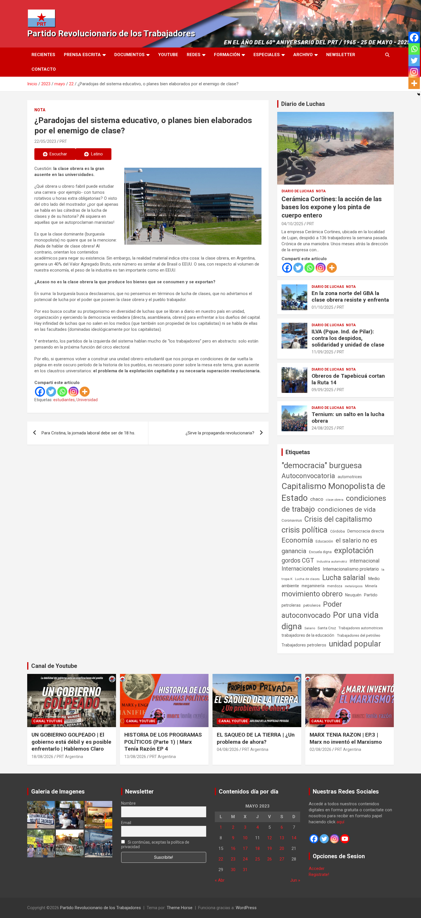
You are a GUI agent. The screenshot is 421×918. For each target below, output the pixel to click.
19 (269, 848)
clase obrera (334, 500)
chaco (316, 499)
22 (221, 859)
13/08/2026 (135, 756)
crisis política (305, 530)
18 (257, 848)
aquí (340, 821)
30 (233, 869)
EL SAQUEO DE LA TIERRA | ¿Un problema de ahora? (256, 738)
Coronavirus (292, 520)
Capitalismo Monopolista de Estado (333, 492)
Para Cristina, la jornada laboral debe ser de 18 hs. (88, 433)
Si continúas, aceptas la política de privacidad (155, 844)
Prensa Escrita (82, 54)
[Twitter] (51, 392)
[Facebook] (40, 392)
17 (245, 848)
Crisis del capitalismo (338, 519)
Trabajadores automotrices (361, 628)
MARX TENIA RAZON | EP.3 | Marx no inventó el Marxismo (346, 738)
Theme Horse (179, 907)
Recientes (43, 54)
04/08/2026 (228, 749)
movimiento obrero (312, 593)
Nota (39, 110)
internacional (364, 561)
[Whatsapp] (62, 392)
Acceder (316, 868)
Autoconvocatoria (308, 476)
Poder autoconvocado (312, 610)
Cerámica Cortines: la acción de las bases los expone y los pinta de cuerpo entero (332, 207)
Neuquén (353, 595)
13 (282, 837)
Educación (324, 541)
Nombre (128, 803)
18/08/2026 (42, 756)
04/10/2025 (292, 223)
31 (245, 869)
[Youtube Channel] (344, 838)
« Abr (220, 880)
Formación (227, 54)
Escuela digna (320, 552)
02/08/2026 (320, 749)
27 (282, 859)
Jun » (295, 880)
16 (233, 848)
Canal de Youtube (54, 665)
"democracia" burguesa (322, 465)
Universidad (87, 399)
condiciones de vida (347, 509)
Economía (297, 540)
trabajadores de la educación (308, 635)
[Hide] (418, 94)
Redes (193, 54)
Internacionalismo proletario (351, 569)
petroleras (291, 605)
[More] (85, 392)
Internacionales (301, 568)
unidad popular (355, 643)
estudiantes (64, 399)
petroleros (311, 605)
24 (245, 859)
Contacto (44, 69)
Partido (370, 595)
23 (233, 859)
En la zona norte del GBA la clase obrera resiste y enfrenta (350, 296)
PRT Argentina (70, 756)
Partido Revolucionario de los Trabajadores (111, 33)
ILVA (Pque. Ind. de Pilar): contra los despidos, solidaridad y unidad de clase (348, 338)
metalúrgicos (354, 586)
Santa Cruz (327, 628)
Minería (371, 586)
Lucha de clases (307, 579)
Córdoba (337, 531)
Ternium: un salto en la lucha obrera (348, 417)
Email (126, 822)
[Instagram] (73, 392)
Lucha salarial (343, 577)
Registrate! (319, 874)
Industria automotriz (332, 561)
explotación (353, 550)
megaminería (313, 585)
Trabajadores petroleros (304, 645)
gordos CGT (298, 560)
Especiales (266, 54)
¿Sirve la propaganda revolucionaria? (220, 433)
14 (294, 837)
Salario (309, 628)
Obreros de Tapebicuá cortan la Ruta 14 (348, 379)
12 (269, 837)
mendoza (334, 586)
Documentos (129, 54)
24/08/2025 (322, 428)
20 (282, 848)
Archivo (303, 54)
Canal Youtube (47, 721)
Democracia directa (365, 531)
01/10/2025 (322, 307)
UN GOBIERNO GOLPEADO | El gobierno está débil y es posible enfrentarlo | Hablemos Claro (71, 741)
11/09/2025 (322, 352)
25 (257, 859)
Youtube (168, 54)
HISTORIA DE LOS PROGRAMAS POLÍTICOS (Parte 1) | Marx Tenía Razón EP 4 (163, 741)
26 (269, 859)
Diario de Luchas (303, 103)
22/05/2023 (45, 141)
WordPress (246, 907)
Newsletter (340, 54)
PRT (63, 141)
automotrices (350, 476)
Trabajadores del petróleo (358, 635)
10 (245, 837)
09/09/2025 (322, 389)
